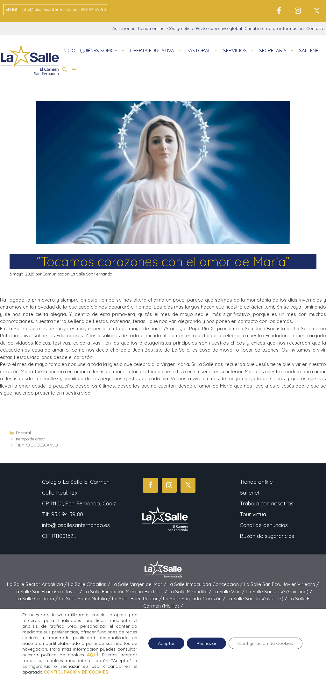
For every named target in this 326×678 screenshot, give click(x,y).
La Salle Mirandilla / (190, 592)
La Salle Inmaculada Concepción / (205, 584)
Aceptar (166, 643)
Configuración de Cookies (265, 643)
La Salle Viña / (229, 592)
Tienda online (151, 28)
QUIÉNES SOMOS (98, 50)
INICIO (68, 50)
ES (14, 9)
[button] (64, 69)
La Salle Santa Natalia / (85, 599)
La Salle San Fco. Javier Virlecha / (281, 584)
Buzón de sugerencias (267, 535)
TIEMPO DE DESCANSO (37, 444)
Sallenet (250, 492)
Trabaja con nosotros (267, 503)
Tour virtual (253, 514)
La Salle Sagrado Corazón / (195, 599)
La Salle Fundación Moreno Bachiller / (125, 592)
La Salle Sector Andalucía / (37, 584)
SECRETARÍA (273, 50)
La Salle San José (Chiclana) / (279, 592)
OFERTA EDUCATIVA (152, 50)
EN (8, 9)
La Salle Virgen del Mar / (139, 584)
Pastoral (23, 432)
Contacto (315, 28)
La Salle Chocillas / (89, 584)
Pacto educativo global (219, 28)
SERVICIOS (235, 50)
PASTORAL (199, 50)
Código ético (180, 28)
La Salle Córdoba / (37, 599)
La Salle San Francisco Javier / (48, 592)
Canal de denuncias (264, 525)
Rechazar (206, 643)
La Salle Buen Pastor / (137, 599)
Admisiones (123, 28)
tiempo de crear (30, 438)
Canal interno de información (274, 28)
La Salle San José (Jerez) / (257, 599)
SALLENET (310, 50)
